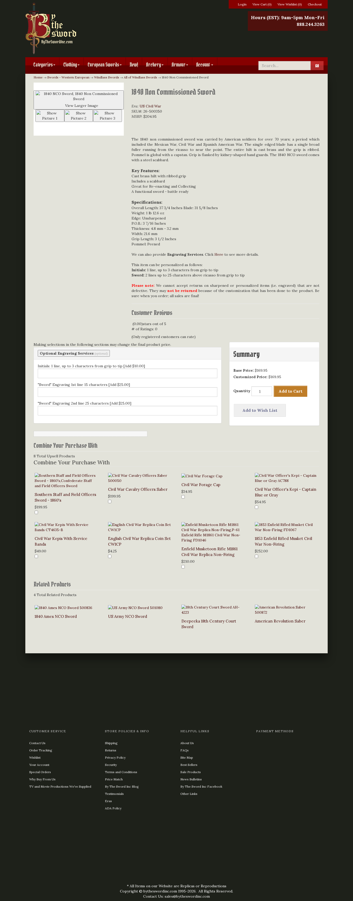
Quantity (241, 391)
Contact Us (37, 743)
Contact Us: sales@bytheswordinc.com (176, 896)
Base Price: (243, 370)
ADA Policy (113, 808)
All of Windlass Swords (140, 77)
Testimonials (114, 794)
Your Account (39, 765)
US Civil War (150, 106)
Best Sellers (188, 765)
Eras (108, 801)
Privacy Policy (115, 757)
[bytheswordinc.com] (73, 28)
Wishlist (35, 757)
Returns (110, 750)
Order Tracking (40, 750)
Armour (179, 64)
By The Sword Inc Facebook (201, 786)
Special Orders (40, 772)
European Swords (103, 64)
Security (111, 765)
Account (203, 64)
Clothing (70, 64)
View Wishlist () (290, 4)
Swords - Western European (68, 77)
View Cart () (262, 4)
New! (134, 64)
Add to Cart (290, 391)
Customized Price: (250, 377)
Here (218, 254)
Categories (43, 64)
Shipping (111, 743)
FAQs (184, 750)
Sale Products (190, 772)
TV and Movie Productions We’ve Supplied (60, 786)
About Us (187, 743)
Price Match (114, 779)
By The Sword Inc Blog (122, 786)
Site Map (186, 757)
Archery (153, 64)
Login (242, 4)
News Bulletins (191, 779)
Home (38, 77)
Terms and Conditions (121, 772)
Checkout (315, 4)
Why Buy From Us (42, 779)
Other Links (188, 794)
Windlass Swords (106, 77)
